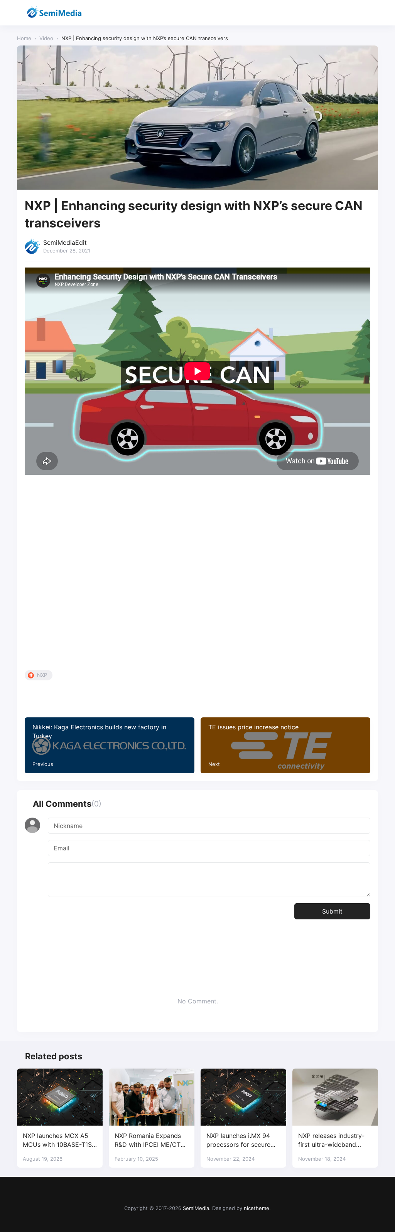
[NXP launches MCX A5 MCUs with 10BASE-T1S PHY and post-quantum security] (60, 1097)
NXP (42, 675)
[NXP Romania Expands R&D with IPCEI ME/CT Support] (151, 1097)
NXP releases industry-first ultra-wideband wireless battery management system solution (331, 1140)
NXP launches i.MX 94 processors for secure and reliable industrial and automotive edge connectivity (238, 1140)
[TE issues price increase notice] (285, 745)
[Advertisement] (197, 574)
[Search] (351, 13)
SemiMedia (196, 1208)
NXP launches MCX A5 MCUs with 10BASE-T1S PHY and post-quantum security (57, 1140)
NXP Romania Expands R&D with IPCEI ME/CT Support (148, 1140)
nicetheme (256, 1208)
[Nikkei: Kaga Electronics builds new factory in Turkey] (109, 745)
